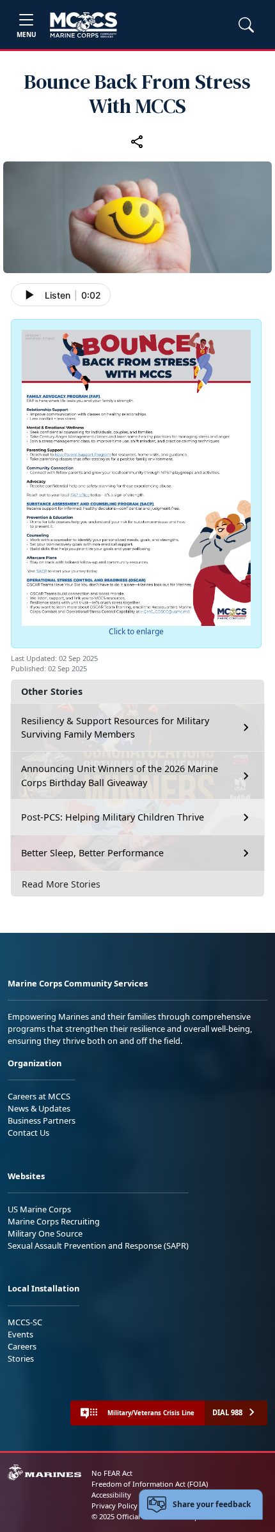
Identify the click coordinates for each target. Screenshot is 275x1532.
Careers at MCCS (39, 1096)
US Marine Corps (39, 1209)
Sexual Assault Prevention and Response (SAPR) (98, 1245)
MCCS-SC (25, 1322)
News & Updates (39, 1108)
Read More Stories (61, 884)
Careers (22, 1346)
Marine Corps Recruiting (54, 1221)
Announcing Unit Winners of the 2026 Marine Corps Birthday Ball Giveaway (119, 775)
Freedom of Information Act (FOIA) (149, 1484)
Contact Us (28, 1132)
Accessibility (111, 1494)
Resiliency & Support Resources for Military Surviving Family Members (115, 728)
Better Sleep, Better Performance (93, 853)
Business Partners (41, 1120)
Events (20, 1334)
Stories (21, 1358)
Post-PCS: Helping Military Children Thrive (112, 817)
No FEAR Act (111, 1473)
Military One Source (45, 1233)
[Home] (83, 25)
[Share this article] (137, 141)
